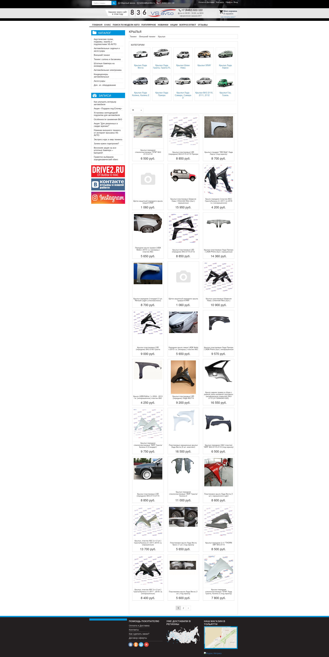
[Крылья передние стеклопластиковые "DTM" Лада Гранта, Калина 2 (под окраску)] (218, 577)
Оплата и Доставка (206, 2)
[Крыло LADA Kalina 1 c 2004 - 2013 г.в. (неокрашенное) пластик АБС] (148, 382)
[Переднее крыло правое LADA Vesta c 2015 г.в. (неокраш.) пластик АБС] (148, 235)
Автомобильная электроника (107, 69)
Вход (236, 2)
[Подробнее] (183, 635)
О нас (107, 24)
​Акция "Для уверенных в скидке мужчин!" (106, 124)
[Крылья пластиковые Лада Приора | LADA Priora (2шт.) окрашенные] (218, 235)
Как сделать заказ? (139, 633)
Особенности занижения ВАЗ (108, 119)
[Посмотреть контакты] (221, 637)
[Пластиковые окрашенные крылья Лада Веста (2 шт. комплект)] (183, 431)
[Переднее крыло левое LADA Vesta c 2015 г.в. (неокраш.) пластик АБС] (183, 333)
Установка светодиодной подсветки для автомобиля (107, 114)
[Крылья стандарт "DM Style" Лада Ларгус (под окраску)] (218, 138)
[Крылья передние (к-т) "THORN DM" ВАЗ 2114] (218, 528)
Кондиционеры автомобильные (101, 75)
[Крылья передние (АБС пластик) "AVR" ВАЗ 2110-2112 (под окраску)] (218, 431)
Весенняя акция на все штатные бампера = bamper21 (105, 150)
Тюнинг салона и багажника (107, 59)
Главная (97, 24)
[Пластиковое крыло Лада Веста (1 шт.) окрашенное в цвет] (218, 480)
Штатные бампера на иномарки (104, 64)
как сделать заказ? (228, 17)
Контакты (220, 2)
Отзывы (203, 24)
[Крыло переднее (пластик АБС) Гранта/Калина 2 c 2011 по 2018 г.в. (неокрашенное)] (218, 187)
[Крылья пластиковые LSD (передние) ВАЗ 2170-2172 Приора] (183, 138)
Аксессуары (99, 80)
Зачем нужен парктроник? (106, 143)
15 (133, 110)
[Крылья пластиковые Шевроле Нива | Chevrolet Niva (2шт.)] (218, 284)
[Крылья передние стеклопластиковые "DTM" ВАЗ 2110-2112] (148, 138)
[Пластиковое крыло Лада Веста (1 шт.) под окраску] (183, 577)
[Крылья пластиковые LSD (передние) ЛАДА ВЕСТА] (183, 382)
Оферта (229, 2)
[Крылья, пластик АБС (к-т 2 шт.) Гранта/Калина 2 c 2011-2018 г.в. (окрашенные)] (148, 528)
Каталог (104, 33)
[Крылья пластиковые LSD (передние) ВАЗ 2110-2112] (183, 235)
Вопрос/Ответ (187, 24)
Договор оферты (138, 637)
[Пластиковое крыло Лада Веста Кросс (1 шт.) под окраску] (183, 528)
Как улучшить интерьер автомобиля (105, 103)
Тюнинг (133, 36)
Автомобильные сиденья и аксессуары (107, 49)
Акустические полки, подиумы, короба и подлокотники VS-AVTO (105, 42)
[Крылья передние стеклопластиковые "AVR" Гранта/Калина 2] (183, 480)
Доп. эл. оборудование (105, 84)
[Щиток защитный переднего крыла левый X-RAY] (148, 187)
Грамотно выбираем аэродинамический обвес (106, 158)
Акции (174, 24)
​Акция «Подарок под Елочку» (108, 108)
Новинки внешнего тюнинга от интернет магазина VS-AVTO (107, 132)
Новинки (163, 24)
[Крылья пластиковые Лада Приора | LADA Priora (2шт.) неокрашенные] (218, 333)
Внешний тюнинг (102, 54)
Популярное (148, 24)
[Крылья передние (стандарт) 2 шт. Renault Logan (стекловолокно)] (148, 284)
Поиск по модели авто (126, 24)
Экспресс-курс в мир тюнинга (108, 139)
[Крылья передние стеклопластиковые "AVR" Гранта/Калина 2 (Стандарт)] (148, 431)
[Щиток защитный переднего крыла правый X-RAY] (183, 284)
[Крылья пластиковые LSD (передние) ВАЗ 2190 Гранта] (148, 333)
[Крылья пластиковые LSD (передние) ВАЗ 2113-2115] (148, 480)
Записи (105, 95)
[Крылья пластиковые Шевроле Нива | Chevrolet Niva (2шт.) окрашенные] (183, 187)
